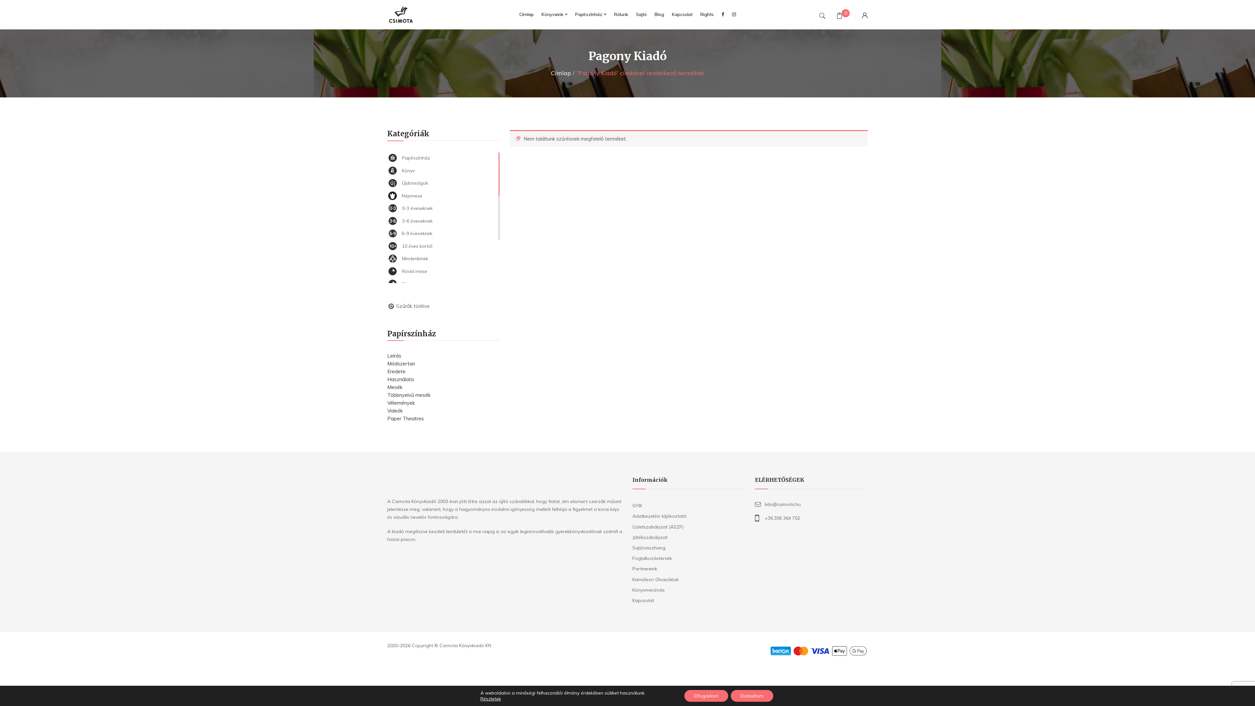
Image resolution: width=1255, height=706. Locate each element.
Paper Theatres (405, 418)
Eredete (396, 371)
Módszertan (401, 364)
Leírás (394, 356)
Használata (400, 379)
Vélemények (401, 403)
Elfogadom (706, 696)
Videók (395, 411)
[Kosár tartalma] (839, 16)
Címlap (561, 73)
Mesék (394, 387)
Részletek (490, 699)
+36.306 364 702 (782, 518)
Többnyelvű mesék (408, 395)
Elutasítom (752, 696)
